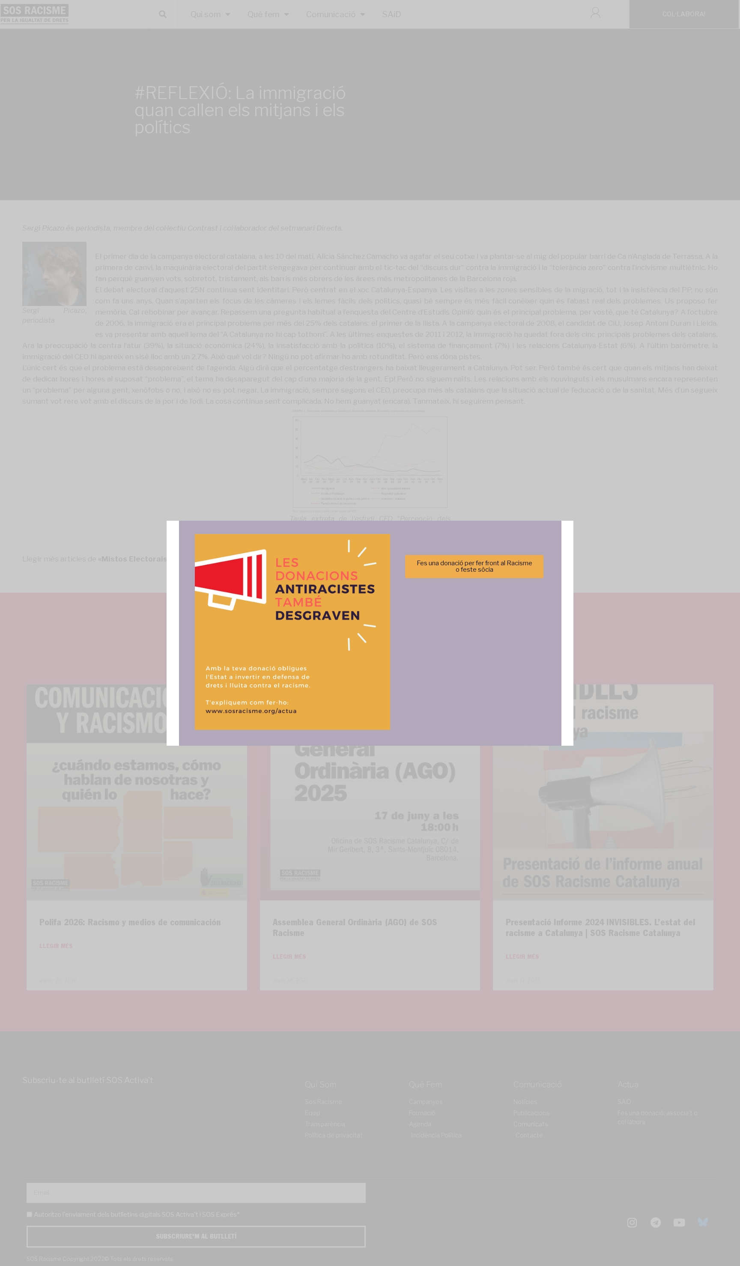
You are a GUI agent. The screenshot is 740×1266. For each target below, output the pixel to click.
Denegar (370, 662)
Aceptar (285, 662)
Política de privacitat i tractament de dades (393, 683)
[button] (491, 586)
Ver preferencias (455, 662)
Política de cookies (312, 683)
